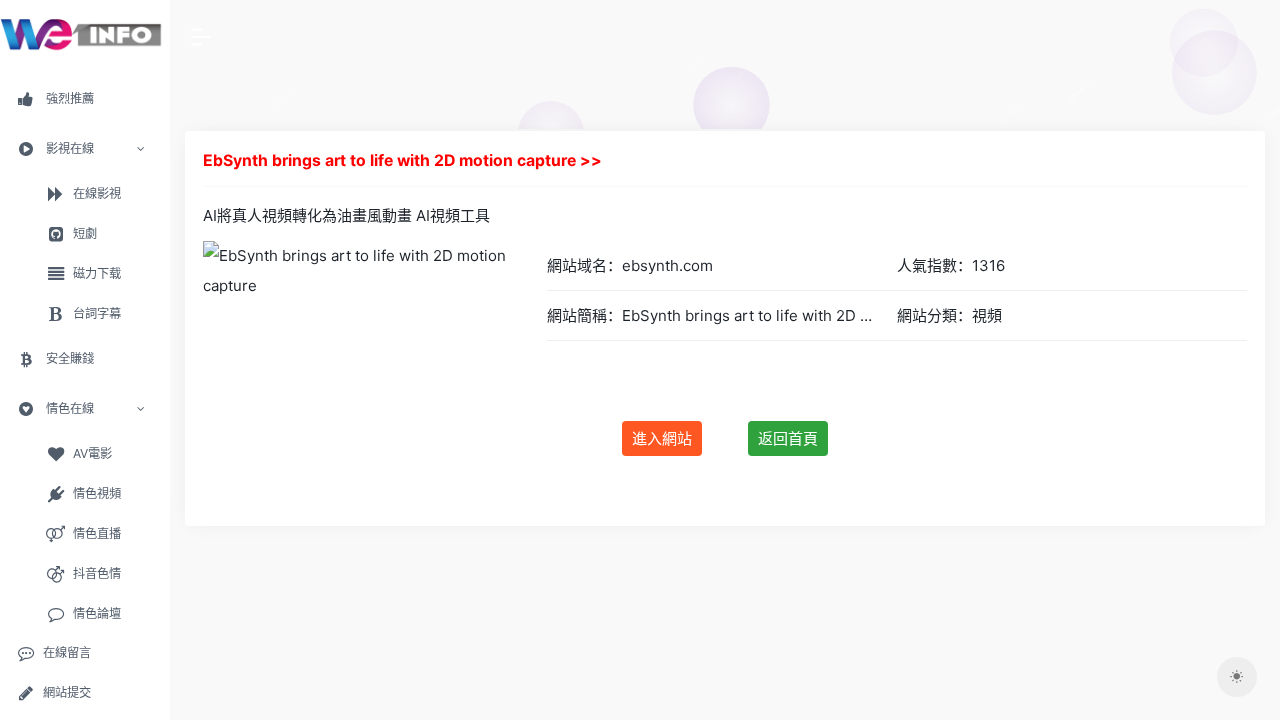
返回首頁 (788, 438)
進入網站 (662, 438)
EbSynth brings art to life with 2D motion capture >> (402, 160)
